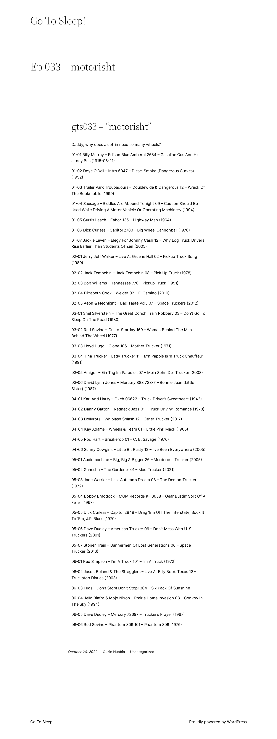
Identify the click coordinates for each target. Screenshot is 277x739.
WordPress (237, 722)
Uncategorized (142, 652)
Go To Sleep (41, 722)
